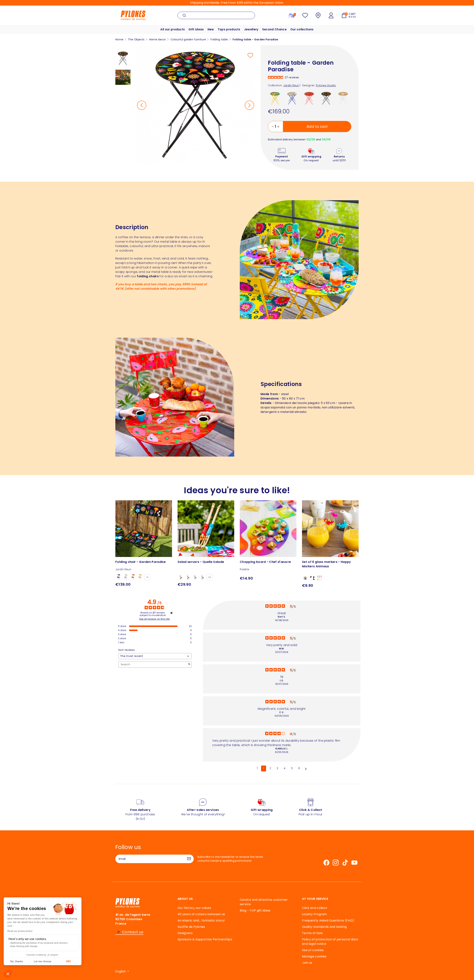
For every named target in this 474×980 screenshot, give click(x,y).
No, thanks (16, 961)
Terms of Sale (312, 933)
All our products (172, 29)
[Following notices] (306, 768)
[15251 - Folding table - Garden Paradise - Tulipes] (343, 98)
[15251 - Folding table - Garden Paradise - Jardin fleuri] (326, 98)
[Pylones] (133, 15)
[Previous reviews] (257, 768)
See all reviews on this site (154, 619)
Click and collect (314, 908)
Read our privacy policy (19, 931)
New (211, 29)
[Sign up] (189, 859)
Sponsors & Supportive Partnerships (205, 939)
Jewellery (251, 29)
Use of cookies (313, 950)
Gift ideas (196, 29)
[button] (7, 973)
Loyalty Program (314, 914)
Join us (307, 963)
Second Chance (274, 29)
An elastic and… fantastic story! (201, 920)
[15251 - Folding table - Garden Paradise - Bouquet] (292, 98)
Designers (185, 933)
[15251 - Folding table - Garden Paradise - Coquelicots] (309, 98)
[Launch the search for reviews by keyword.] (189, 664)
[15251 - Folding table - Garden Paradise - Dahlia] (275, 98)
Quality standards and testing (324, 927)
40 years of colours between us (201, 914)
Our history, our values (194, 908)
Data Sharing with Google (24, 946)
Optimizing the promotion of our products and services (39, 943)
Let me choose (42, 961)
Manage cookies (314, 956)
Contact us (132, 932)
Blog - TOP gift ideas (255, 910)
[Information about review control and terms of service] (171, 612)
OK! (68, 961)
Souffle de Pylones (191, 927)
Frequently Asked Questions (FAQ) (328, 920)
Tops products (229, 29)
